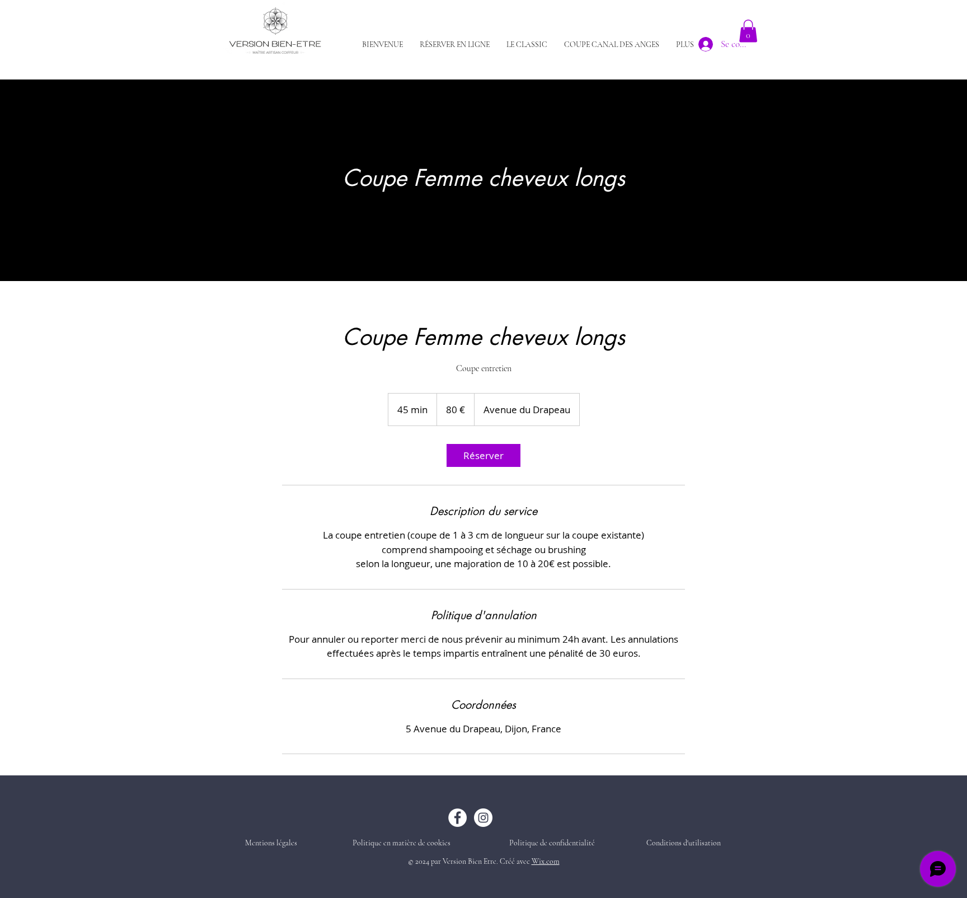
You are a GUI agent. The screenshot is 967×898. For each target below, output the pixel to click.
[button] (748, 31)
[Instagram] (483, 817)
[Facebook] (457, 817)
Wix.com (546, 861)
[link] (483, 455)
